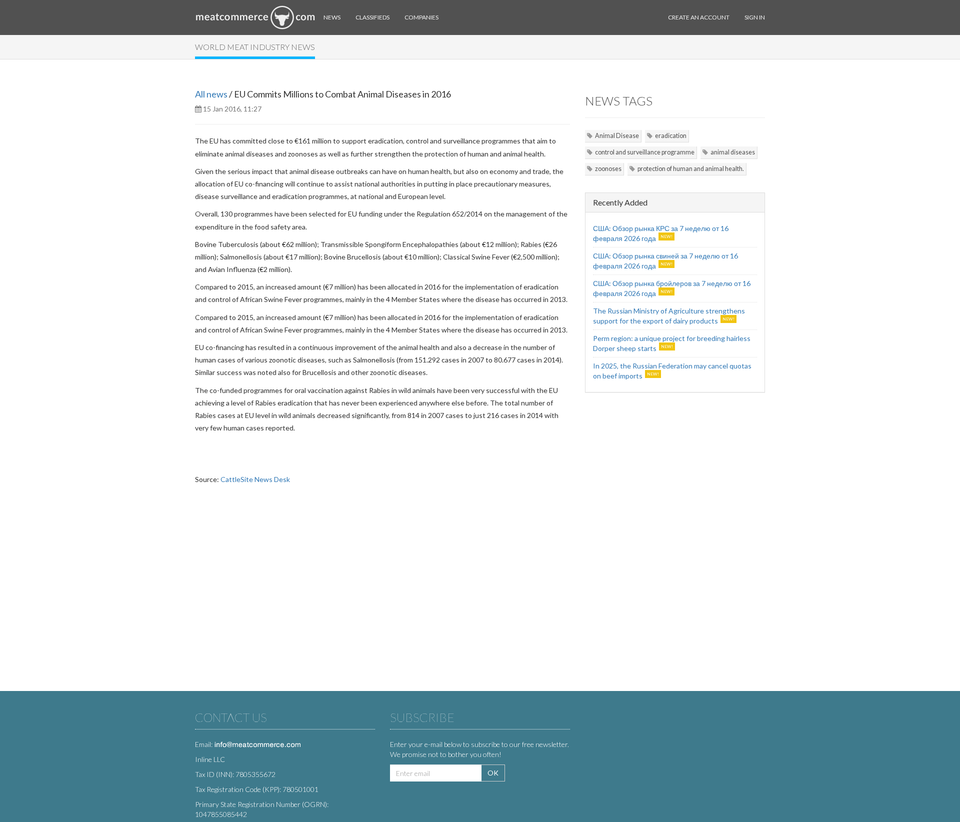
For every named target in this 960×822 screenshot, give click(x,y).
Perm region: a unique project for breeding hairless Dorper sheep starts (671, 343)
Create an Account (699, 17)
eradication (670, 136)
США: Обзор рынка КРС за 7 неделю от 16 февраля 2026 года (660, 233)
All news (211, 94)
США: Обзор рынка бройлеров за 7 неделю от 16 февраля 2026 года (671, 288)
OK (493, 772)
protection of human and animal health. (691, 168)
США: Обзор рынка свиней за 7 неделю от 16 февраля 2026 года (665, 261)
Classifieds (373, 17)
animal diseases (732, 152)
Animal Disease (617, 136)
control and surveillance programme (644, 152)
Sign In (754, 17)
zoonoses (608, 168)
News (332, 17)
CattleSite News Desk (255, 479)
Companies (421, 17)
